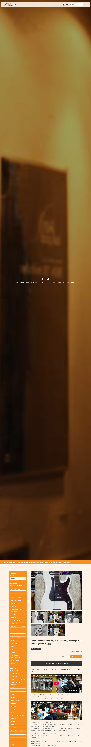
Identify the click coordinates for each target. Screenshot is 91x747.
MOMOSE (13, 712)
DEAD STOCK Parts (16, 644)
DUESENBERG (14, 703)
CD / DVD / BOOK (15, 660)
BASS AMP (13, 607)
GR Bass (13, 742)
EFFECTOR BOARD (15, 620)
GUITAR (13, 592)
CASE (12, 647)
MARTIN (13, 724)
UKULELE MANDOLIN (16, 601)
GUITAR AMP (14, 604)
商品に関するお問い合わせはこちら (55, 663)
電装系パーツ (14, 641)
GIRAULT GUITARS (15, 700)
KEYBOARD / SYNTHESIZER (18, 626)
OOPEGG (13, 697)
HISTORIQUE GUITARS (16, 730)
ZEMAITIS (13, 727)
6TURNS (13, 687)
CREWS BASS (14, 676)
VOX (12, 733)
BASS (12, 595)
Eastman (13, 690)
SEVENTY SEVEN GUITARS (17, 715)
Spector (13, 709)
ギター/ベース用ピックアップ (18, 638)
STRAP (12, 650)
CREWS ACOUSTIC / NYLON (18, 679)
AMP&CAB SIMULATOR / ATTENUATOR (17, 610)
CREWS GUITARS (15, 673)
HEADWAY (13, 721)
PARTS (12, 632)
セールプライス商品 (15, 589)
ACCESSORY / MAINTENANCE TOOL (16, 656)
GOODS (13, 663)
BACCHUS (13, 718)
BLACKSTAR (14, 736)
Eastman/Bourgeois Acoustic (16, 693)
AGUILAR (13, 745)
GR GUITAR (13, 739)
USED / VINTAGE (15, 617)
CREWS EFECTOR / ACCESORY (15, 683)
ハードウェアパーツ (15, 635)
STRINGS (13, 653)
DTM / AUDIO (14, 623)
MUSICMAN (14, 706)
